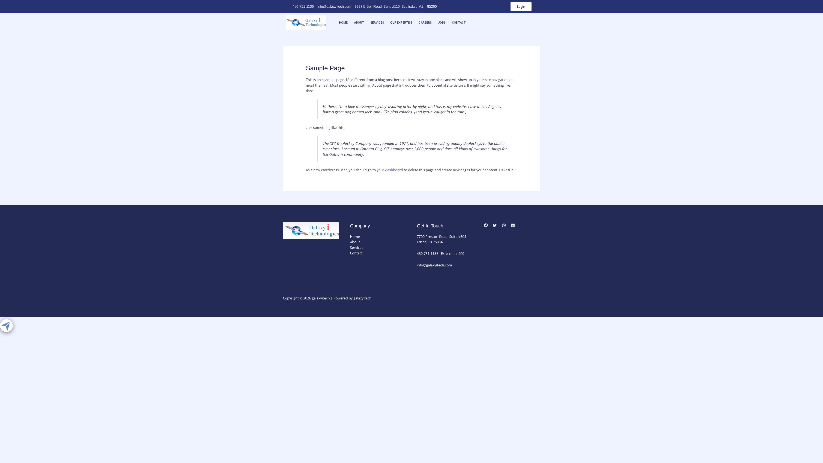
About (359, 22)
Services (377, 22)
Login (521, 6)
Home (343, 22)
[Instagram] (504, 225)
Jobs (442, 22)
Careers (425, 22)
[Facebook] (486, 225)
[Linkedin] (513, 225)
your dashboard (390, 170)
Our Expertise (401, 22)
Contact (459, 22)
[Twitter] (495, 225)
